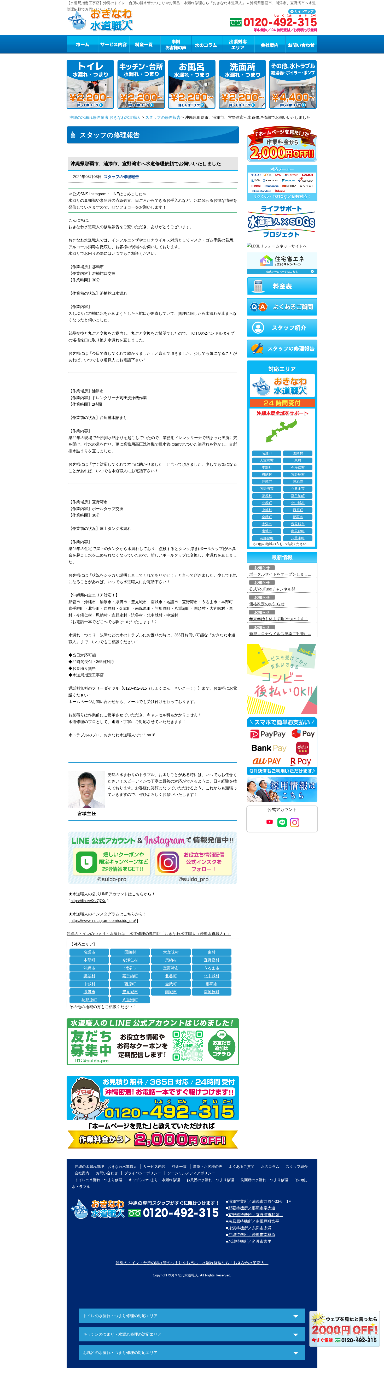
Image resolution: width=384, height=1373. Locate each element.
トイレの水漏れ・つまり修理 (98, 1180)
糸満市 (89, 992)
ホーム (82, 44)
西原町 (130, 984)
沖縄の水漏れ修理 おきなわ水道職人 (106, 1166)
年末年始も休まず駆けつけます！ (278, 619)
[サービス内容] (104, 44)
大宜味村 (171, 952)
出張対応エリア (238, 44)
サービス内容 (113, 44)
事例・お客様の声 (176, 44)
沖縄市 (89, 968)
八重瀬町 (130, 1000)
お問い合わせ (301, 44)
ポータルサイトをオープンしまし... (280, 574)
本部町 (89, 960)
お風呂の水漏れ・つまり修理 (210, 1180)
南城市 (171, 992)
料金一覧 (144, 44)
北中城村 (211, 976)
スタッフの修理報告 (163, 117)
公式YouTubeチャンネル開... (274, 589)
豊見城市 (130, 992)
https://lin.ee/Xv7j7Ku (88, 900)
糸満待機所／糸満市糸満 (249, 1228)
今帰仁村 (130, 960)
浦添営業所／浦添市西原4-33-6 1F (259, 1201)
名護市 (89, 952)
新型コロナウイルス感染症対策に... (280, 633)
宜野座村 (211, 960)
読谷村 (89, 976)
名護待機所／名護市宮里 (249, 1241)
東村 (212, 952)
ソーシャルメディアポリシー (191, 1173)
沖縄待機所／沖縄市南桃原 (251, 1234)
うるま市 (211, 968)
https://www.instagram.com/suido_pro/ (103, 920)
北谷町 (171, 976)
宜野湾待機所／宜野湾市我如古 (255, 1214)
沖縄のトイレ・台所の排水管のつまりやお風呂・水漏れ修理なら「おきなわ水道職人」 (192, 1262)
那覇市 (212, 984)
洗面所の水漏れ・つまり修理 (264, 1180)
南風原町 (211, 992)
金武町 (171, 984)
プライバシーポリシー (142, 1173)
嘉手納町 (130, 976)
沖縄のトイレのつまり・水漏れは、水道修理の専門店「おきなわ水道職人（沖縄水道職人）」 (149, 933)
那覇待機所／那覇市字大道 (251, 1208)
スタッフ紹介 (297, 1166)
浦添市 (130, 968)
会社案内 (270, 44)
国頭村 (130, 952)
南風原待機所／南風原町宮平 (253, 1221)
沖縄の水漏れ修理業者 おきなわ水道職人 (105, 117)
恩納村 (171, 960)
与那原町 (89, 1000)
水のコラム (207, 44)
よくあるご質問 (241, 1166)
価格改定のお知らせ (266, 604)
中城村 (89, 984)
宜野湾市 (171, 968)
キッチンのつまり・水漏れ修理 (154, 1180)
